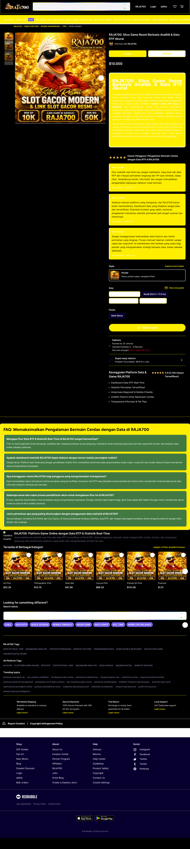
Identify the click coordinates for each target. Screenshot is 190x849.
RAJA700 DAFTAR (82, 19)
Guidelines (98, 763)
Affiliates (57, 763)
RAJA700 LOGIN (62, 19)
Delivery (97, 749)
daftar (19, 777)
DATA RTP (24, 19)
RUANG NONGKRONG (50, 26)
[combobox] (81, 6)
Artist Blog (58, 777)
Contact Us (99, 777)
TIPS (64, 26)
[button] (8, 37)
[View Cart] (182, 6)
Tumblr (143, 763)
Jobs (54, 773)
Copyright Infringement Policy (46, 723)
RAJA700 (9, 19)
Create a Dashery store (64, 782)
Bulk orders (22, 782)
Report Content (16, 723)
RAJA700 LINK (43, 19)
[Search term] (126, 6)
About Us (57, 749)
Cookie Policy (54, 804)
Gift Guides (22, 749)
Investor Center (60, 754)
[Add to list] (28, 555)
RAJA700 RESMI (102, 19)
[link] (8, 624)
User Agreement (23, 804)
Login (19, 773)
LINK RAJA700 (160, 19)
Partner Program (61, 758)
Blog (18, 763)
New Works (22, 758)
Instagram (144, 749)
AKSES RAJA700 (141, 19)
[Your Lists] (175, 6)
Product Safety (101, 768)
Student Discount (25, 768)
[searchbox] (95, 616)
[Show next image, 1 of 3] (101, 78)
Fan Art (20, 754)
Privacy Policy (39, 804)
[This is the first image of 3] (19, 78)
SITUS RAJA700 (122, 19)
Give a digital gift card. (139, 350)
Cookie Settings (101, 782)
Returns (97, 754)
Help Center (99, 758)
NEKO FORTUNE (31, 26)
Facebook (144, 754)
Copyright (98, 773)
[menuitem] (9, 20)
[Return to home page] (17, 6)
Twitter (143, 759)
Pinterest (144, 768)
